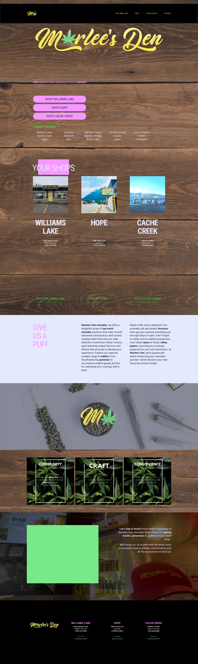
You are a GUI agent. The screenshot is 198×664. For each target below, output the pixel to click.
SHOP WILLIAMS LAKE (59, 99)
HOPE (137, 13)
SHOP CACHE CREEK (59, 116)
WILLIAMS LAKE (122, 13)
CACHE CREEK (151, 13)
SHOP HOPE (59, 107)
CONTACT (167, 13)
